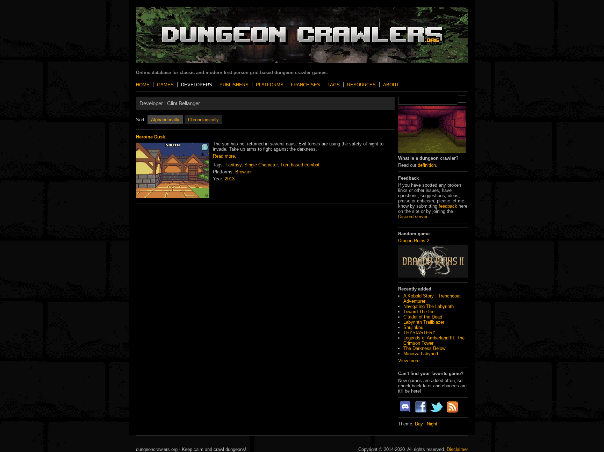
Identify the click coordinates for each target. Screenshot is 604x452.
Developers (196, 84)
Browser (243, 171)
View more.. (410, 360)
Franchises (305, 84)
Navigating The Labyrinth (428, 306)
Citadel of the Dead (422, 317)
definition (427, 165)
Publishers (234, 84)
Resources (361, 84)
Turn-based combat (299, 164)
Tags (334, 84)
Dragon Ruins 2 (413, 240)
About (391, 84)
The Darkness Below (424, 348)
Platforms (269, 84)
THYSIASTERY (419, 332)
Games (165, 84)
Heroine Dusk (150, 136)
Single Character (261, 164)
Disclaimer (457, 449)
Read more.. (225, 156)
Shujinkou (413, 327)
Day (419, 423)
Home (143, 84)
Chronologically (203, 119)
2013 (230, 178)
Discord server (412, 216)
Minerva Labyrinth (421, 353)
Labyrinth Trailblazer (423, 322)
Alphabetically (165, 119)
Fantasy (233, 164)
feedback (448, 206)
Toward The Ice (418, 311)
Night (432, 423)
